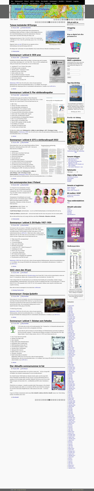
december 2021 (71, 384)
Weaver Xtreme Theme (78, 489)
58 (62, 19)
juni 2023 (70, 359)
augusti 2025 (71, 322)
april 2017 (70, 462)
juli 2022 (70, 374)
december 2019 (71, 417)
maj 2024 (70, 343)
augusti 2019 (71, 423)
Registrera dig (70, 196)
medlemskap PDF (79, 151)
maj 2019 (70, 427)
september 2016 (71, 468)
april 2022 (70, 378)
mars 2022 (70, 380)
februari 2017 (71, 465)
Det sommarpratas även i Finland (25, 182)
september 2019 (71, 422)
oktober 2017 (71, 454)
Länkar (42, 3)
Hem (12, 1)
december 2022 (71, 367)
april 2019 (70, 429)
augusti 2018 (71, 440)
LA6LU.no (69, 210)
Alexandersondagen (31, 275)
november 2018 (71, 435)
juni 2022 (70, 375)
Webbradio (68, 1)
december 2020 (71, 401)
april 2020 (70, 412)
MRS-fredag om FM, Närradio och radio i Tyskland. (76, 164)
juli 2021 (70, 391)
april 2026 (70, 311)
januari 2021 (71, 399)
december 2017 (71, 451)
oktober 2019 (71, 420)
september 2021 (71, 388)
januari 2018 (71, 449)
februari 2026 (71, 314)
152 (80, 19)
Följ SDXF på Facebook (72, 177)
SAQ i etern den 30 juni (20, 270)
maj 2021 (70, 394)
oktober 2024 (71, 336)
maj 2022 (70, 377)
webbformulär (37, 287)
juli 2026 (70, 307)
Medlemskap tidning (71, 151)
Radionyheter (16, 51)
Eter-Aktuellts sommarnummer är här (27, 366)
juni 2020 (70, 409)
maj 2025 (70, 326)
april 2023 (70, 361)
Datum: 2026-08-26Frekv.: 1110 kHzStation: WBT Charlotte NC (73, 189)
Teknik (12, 3)
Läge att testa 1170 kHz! (73, 158)
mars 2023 (70, 363)
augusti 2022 (71, 373)
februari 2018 (71, 448)
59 (65, 19)
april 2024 (70, 345)
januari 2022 (71, 382)
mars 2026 (70, 312)
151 (77, 19)
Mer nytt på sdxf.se (72, 160)
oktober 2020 (71, 403)
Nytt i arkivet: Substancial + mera (75, 167)
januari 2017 (71, 466)
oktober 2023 (71, 353)
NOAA (68, 208)
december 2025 (71, 317)
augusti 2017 (71, 456)
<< (54, 19)
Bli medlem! (48, 3)
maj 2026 (70, 310)
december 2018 (71, 434)
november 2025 (71, 318)
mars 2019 (70, 430)
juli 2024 (70, 340)
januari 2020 (71, 416)
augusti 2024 (71, 339)
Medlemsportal (18, 1)
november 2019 (71, 419)
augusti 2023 (71, 356)
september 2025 (71, 321)
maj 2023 (70, 360)
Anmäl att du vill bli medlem (73, 195)
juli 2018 (70, 441)
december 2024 (71, 333)
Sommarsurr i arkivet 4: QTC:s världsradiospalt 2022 (34, 140)
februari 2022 (71, 381)
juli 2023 (70, 357)
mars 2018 (70, 447)
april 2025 (70, 328)
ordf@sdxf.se (53, 86)
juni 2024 (70, 342)
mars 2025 (70, 329)
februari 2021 (71, 398)
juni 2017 (70, 459)
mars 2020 (70, 413)
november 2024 (71, 335)
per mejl (19, 44)
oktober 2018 (71, 437)
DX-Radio (69, 179)
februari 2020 (71, 415)
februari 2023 (71, 364)
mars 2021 (70, 396)
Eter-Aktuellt (44, 1)
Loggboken (76, 1)
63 (55, 22)
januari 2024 (71, 349)
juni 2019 (70, 426)
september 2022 (71, 371)
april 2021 (70, 395)
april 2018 (70, 445)
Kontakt (54, 3)
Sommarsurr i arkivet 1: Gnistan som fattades (31, 321)
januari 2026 (71, 315)
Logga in (70, 30)
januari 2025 (71, 332)
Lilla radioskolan (34, 3)
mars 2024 (70, 346)
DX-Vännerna (25, 3)
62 (72, 19)
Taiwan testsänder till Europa (23, 25)
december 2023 (71, 350)
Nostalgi (15, 290)
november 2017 (71, 452)
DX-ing (26, 1)
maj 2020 (70, 410)
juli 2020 (70, 408)
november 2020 (71, 402)
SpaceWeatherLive (71, 214)
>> (82, 19)
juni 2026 (70, 308)
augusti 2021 (71, 389)
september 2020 (71, 405)
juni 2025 (70, 325)
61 (69, 19)
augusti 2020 (71, 406)
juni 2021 (70, 392)
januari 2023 (71, 366)
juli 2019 (70, 424)
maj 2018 (70, 444)
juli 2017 (70, 458)
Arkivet (14, 89)
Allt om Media (70, 178)
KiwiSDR (61, 1)
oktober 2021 (71, 387)
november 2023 (71, 352)
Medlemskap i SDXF (14, 83)
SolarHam (69, 211)
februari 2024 (71, 347)
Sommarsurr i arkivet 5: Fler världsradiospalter (31, 92)
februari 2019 (71, 431)
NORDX (69, 181)
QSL (18, 3)
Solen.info (69, 213)
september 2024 (71, 338)
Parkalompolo (53, 1)
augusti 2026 (71, 305)
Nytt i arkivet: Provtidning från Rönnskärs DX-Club (75, 162)
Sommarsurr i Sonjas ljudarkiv (24, 294)
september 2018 (71, 438)
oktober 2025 (71, 319)
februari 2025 (71, 331)
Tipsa (68, 202)
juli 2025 (70, 324)
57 (43, 22)
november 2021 (71, 385)
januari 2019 (71, 433)
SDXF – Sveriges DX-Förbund (32, 9)
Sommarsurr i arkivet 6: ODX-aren (25, 55)
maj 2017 (70, 461)
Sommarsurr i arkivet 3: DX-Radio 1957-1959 (30, 222)
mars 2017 (70, 463)
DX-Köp (37, 1)
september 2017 (71, 455)
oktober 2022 (71, 370)
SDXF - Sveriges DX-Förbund (20, 489)
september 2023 (71, 354)
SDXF (31, 1)
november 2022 (71, 368)
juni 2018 (70, 442)
